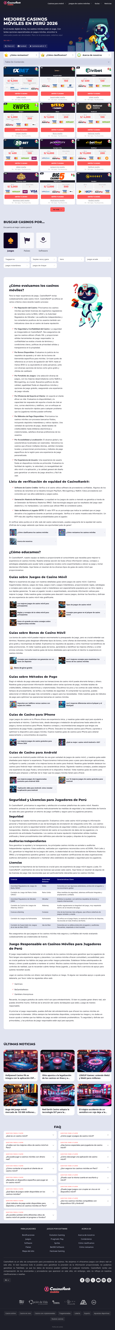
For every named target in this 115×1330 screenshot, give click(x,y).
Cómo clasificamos (86, 1249)
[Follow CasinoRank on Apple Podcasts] (108, 1286)
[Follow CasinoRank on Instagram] (86, 1286)
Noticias (107, 3)
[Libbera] (69, 1308)
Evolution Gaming (56, 1241)
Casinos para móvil (56, 3)
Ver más (56, 209)
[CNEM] (56, 1308)
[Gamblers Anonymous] (83, 1308)
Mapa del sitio (28, 1257)
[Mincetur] (21, 1308)
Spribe (56, 1249)
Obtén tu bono (21, 93)
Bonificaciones (28, 1241)
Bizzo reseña (57, 133)
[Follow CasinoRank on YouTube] (97, 1286)
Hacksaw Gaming (56, 1257)
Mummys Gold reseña (21, 200)
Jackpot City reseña (57, 167)
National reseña (94, 133)
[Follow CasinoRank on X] (92, 1286)
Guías (97, 3)
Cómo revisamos (86, 1253)
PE (6, 1286)
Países (28, 1253)
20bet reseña (21, 167)
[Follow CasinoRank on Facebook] (81, 1286)
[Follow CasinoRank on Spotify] (103, 1286)
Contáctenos (86, 1245)
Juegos (28, 1245)
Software (28, 1249)
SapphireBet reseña (57, 97)
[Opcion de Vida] (37, 1308)
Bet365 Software (57, 1253)
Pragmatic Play (56, 1245)
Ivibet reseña (94, 97)
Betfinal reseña (94, 167)
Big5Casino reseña (58, 200)
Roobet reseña (93, 200)
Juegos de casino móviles (79, 3)
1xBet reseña (21, 97)
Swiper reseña (21, 133)
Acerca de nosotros (86, 1241)
